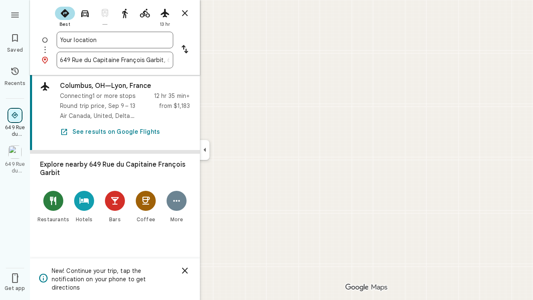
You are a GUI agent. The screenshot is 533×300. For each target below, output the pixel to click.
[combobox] (115, 40)
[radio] (65, 16)
